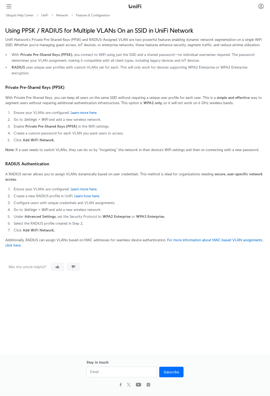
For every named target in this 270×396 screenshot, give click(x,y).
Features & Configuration (93, 15)
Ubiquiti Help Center (19, 15)
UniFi (44, 15)
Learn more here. (84, 112)
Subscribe (171, 372)
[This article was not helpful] (73, 267)
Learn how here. (86, 196)
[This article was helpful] (57, 267)
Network (62, 15)
